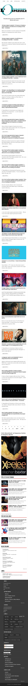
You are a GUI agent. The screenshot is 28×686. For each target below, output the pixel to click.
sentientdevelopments (8, 607)
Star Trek (6, 619)
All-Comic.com (8, 674)
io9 (4, 589)
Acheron (17, 634)
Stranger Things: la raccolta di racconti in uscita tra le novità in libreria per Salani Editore (13, 288)
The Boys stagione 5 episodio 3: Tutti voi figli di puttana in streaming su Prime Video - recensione (14, 77)
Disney (6, 621)
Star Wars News (7, 587)
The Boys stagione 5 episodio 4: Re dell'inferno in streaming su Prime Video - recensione (12, 39)
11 (9, 428)
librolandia (5, 553)
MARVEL (6, 624)
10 (5, 428)
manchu (6, 672)
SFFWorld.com (8, 658)
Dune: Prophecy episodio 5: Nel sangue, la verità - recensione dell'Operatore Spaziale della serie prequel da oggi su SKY (13, 414)
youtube (6, 626)
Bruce (5, 611)
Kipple (6, 637)
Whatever (7, 593)
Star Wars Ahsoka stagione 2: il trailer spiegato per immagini (17, 481)
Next (17, 428)
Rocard (6, 634)
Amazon (16, 624)
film (11, 619)
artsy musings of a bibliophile (11, 679)
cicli (12, 616)
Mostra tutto (22, 681)
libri (11, 624)
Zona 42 (11, 634)
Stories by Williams (9, 662)
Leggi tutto (5, 34)
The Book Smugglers (9, 666)
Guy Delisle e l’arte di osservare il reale (9, 550)
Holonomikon (7, 601)
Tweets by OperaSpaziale (6, 514)
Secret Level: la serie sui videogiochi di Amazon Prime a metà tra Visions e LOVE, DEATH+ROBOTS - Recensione (13, 400)
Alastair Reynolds (8, 597)
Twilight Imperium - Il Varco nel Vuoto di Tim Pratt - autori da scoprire (17, 506)
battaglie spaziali (19, 626)
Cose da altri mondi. (7, 557)
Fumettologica (5, 549)
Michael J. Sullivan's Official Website (12, 599)
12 (12, 428)
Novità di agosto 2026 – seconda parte (9, 554)
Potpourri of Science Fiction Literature (12, 664)
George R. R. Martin (9, 629)
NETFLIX (16, 619)
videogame (20, 621)
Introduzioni (17, 1)
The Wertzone (7, 660)
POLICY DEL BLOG (7, 654)
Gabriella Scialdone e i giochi (8, 558)
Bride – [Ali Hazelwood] (7, 566)
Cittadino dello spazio (7, 573)
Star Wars (7, 616)
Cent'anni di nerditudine (7, 561)
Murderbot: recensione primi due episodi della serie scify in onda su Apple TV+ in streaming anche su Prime (14, 344)
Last (22, 428)
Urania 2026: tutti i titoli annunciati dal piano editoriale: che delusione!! (17, 489)
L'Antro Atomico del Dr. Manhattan (12, 675)
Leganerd (5, 610)
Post (6, 645)
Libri (11, 1)
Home (4, 1)
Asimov (11, 626)
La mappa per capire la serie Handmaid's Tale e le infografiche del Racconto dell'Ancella (12, 358)
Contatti (23, 1)
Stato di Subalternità (6, 577)
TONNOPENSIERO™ (7, 576)
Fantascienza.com (7, 583)
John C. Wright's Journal (10, 595)
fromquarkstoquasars (8, 608)
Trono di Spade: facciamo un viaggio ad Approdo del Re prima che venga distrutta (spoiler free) (17, 498)
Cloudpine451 (7, 677)
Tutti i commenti (8, 647)
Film (8, 1)
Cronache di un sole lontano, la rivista (12, 639)
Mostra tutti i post (14, 20)
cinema (16, 616)
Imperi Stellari (12, 621)
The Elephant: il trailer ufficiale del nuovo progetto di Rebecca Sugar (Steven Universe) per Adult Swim (13, 234)
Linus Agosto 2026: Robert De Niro (9, 562)
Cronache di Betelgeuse (7, 565)
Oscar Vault (6, 584)
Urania (5, 586)
